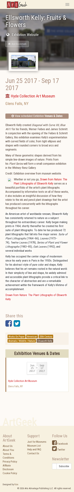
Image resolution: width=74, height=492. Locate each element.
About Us (8, 446)
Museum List (34, 445)
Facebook (62, 443)
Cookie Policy (10, 473)
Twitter (61, 449)
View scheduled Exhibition (38, 116)
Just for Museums (36, 441)
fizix (16, 484)
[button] (17, 44)
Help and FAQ (34, 449)
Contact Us (33, 453)
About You (8, 450)
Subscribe (64, 466)
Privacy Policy (10, 461)
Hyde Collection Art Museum (22, 381)
